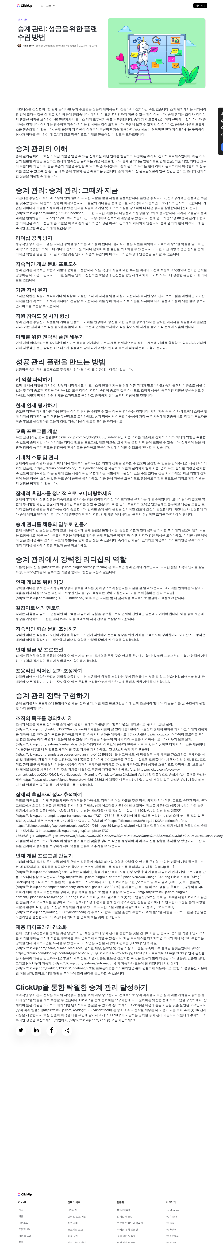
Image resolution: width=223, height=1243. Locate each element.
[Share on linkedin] (36, 1030)
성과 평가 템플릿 (126, 1235)
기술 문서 (73, 1235)
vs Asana (171, 1216)
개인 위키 (73, 1222)
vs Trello (171, 1229)
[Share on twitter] (21, 1030)
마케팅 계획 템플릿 (127, 1229)
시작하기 (200, 5)
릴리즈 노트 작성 (77, 1216)
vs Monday (172, 1210)
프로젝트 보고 (75, 1229)
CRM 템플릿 (124, 1210)
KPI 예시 (72, 1210)
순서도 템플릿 (124, 1216)
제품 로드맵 (24, 1235)
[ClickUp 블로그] (24, 5)
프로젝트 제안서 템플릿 (130, 1222)
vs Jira (170, 1222)
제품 (20, 1216)
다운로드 (23, 1222)
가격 (20, 1209)
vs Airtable (172, 1235)
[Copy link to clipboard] (67, 1031)
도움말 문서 (24, 1229)
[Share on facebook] (51, 1030)
